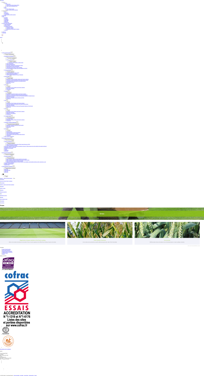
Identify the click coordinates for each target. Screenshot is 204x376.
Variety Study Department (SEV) (11, 6)
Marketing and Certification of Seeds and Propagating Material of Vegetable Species (20, 95)
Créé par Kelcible (16, 375)
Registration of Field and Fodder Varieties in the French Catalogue (17, 79)
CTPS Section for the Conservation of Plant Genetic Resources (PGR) (18, 144)
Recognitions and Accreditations (5, 349)
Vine (5, 108)
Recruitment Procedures (8, 26)
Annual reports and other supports (10, 14)
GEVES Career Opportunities (7, 23)
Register (5, 149)
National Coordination (8, 141)
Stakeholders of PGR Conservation (10, 147)
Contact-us (4, 31)
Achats (35, 375)
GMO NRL (6, 171)
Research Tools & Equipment (9, 162)
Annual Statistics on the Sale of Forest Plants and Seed (15, 134)
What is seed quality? (9, 63)
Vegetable (6, 91)
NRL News (6, 172)
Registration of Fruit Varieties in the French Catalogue (15, 103)
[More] (3, 174)
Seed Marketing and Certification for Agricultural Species (16, 81)
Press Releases (6, 13)
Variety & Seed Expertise (6, 52)
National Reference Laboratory (7, 166)
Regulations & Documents (8, 148)
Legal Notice (26, 375)
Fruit (5, 100)
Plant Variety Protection (10, 82)
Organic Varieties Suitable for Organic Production (14, 74)
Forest (5, 128)
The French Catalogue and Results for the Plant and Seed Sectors (17, 80)
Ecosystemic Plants (11, 117)
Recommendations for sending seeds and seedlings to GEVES (16, 68)
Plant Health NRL (7, 170)
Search (1, 37)
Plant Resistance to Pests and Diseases (12, 66)
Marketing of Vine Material (11, 113)
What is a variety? (9, 59)
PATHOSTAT (6, 22)
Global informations (7, 24)
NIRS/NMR (6, 20)
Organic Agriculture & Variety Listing (12, 72)
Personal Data (31, 375)
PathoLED (6, 21)
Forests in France (9, 131)
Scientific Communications (8, 163)
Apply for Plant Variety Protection (12, 9)
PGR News (6, 151)
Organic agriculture (11, 71)
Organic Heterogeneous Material (11, 73)
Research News (7, 164)
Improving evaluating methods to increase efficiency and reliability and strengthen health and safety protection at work (26, 161)
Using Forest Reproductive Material (12, 133)
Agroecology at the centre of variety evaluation (14, 67)
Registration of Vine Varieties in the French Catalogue (15, 111)
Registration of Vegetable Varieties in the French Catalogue (16, 93)
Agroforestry (8, 135)
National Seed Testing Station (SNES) (12, 5)
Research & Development (6, 152)
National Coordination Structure (11, 145)
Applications (6, 150)
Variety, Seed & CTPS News (9, 136)
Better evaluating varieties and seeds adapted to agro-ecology (16, 159)
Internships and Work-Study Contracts (12, 29)
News (5, 11)
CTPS (5, 7)
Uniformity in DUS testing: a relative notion (15, 62)
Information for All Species (8, 56)
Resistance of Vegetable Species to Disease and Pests (15, 97)
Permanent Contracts (9, 27)
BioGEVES (8, 4)
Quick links (4, 32)
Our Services (8, 83)
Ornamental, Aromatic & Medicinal (10, 122)
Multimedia (4, 15)
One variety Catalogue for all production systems (14, 65)
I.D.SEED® (6, 19)
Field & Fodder (6, 76)
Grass (5, 84)
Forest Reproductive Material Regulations (13, 132)
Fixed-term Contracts (9, 28)
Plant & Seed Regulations (10, 64)
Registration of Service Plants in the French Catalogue (15, 119)
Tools (3, 16)
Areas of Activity (7, 25)
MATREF (6, 17)
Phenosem (6, 18)
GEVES (5, 3)
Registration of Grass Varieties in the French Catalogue (15, 87)
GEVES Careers (5, 253)
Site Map (21, 375)
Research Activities (7, 156)
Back (7, 176)
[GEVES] (2, 0)
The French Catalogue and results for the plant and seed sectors (17, 94)
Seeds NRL (6, 169)
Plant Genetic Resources (10, 139)
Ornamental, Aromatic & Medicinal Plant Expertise (14, 125)
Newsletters (6, 12)
